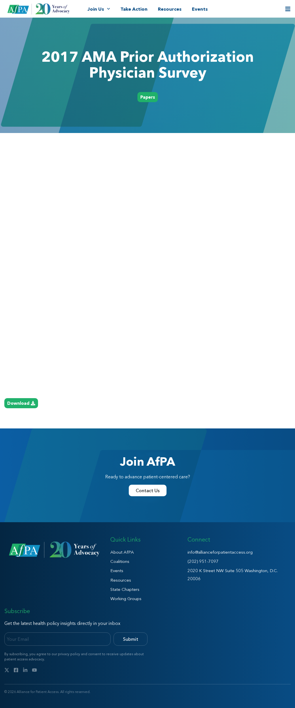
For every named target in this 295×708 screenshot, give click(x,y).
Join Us (95, 9)
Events (200, 9)
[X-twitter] (6, 670)
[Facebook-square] (16, 670)
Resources (169, 9)
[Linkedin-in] (25, 670)
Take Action (134, 9)
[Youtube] (34, 670)
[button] (147, 97)
